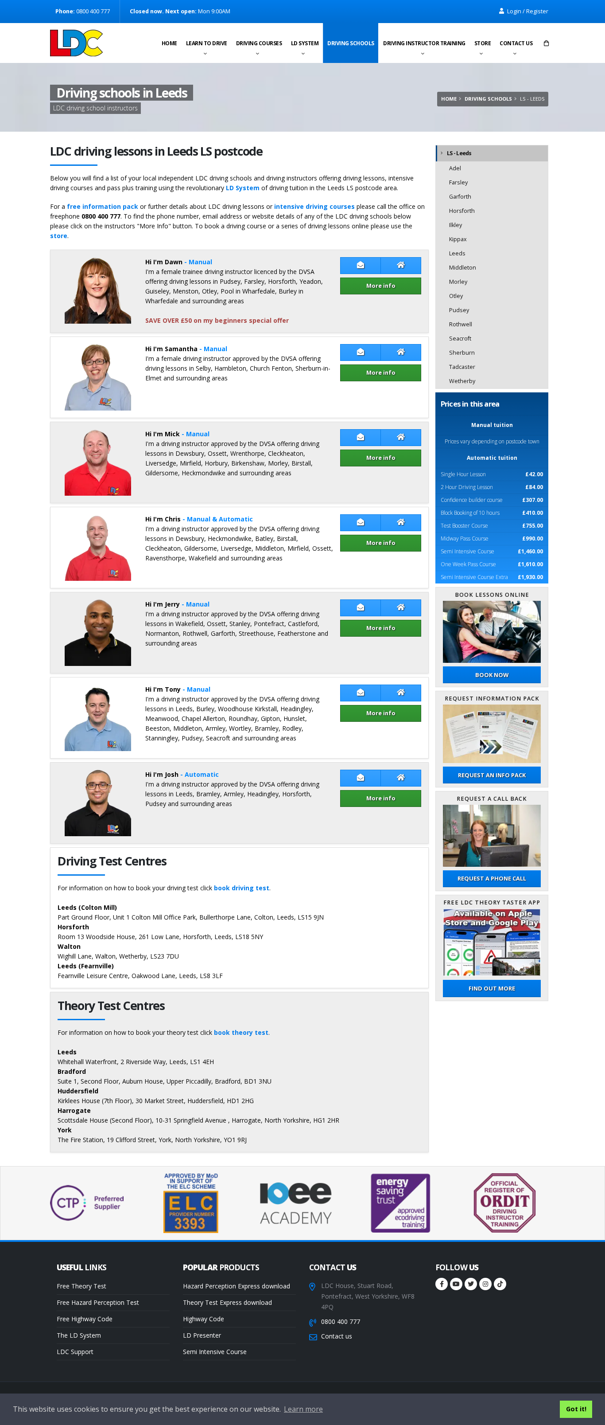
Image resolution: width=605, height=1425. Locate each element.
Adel (455, 168)
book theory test (241, 1032)
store (58, 235)
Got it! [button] (576, 1409)
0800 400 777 (340, 1321)
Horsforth (462, 211)
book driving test (241, 888)
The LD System (79, 1335)
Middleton (462, 267)
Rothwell (460, 324)
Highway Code (203, 1319)
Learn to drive (206, 43)
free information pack (102, 206)
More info (381, 286)
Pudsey (459, 310)
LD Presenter (202, 1335)
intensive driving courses (314, 206)
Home (169, 43)
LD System (305, 43)
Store (482, 43)
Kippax (458, 239)
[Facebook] (441, 1284)
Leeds (457, 253)
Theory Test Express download (227, 1302)
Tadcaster (462, 367)
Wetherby (462, 381)
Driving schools (350, 43)
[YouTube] (456, 1284)
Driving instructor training (424, 43)
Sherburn (462, 352)
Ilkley (455, 225)
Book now (491, 675)
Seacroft (460, 338)
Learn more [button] (303, 1409)
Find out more (492, 988)
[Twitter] (471, 1284)
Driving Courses (259, 43)
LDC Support (75, 1351)
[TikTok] (500, 1284)
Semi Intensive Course (215, 1351)
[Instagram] (485, 1284)
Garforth (460, 196)
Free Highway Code (84, 1319)
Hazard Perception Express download (236, 1286)
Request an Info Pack (492, 775)
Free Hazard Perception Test (98, 1302)
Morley (458, 282)
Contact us (516, 43)
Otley (456, 296)
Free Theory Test (81, 1286)
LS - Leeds (459, 153)
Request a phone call (492, 878)
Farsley (458, 182)
